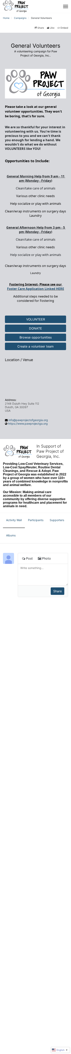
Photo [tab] (46, 558)
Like (52, 27)
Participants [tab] (35, 520)
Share (40, 27)
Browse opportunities (36, 337)
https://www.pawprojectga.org (28, 423)
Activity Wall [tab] (14, 520)
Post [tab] (29, 558)
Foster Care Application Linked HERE (35, 289)
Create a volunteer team (35, 346)
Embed (64, 27)
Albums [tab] (11, 535)
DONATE (35, 328)
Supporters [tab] (57, 520)
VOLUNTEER (35, 319)
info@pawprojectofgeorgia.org (28, 420)
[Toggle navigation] (65, 6)
